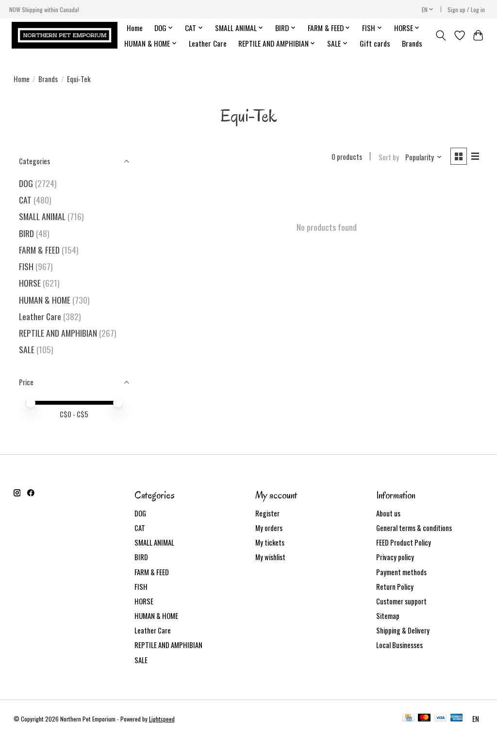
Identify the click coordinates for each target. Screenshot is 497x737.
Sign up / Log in (466, 9)
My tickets (269, 542)
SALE (26, 349)
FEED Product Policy (403, 542)
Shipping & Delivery (403, 630)
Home (135, 27)
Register (267, 513)
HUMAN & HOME (44, 299)
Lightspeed (162, 718)
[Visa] (440, 718)
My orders (268, 528)
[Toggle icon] (440, 35)
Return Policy (395, 587)
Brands (412, 43)
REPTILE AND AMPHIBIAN (58, 332)
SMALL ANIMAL (42, 216)
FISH (26, 266)
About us (388, 513)
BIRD (26, 233)
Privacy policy (395, 557)
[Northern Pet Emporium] (64, 35)
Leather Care (208, 43)
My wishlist (270, 557)
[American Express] (456, 718)
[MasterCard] (424, 718)
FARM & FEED (39, 249)
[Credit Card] (408, 718)
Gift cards (375, 43)
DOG (26, 183)
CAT (25, 199)
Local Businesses (399, 645)
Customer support (401, 601)
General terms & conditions (414, 528)
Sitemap (387, 616)
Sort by (389, 157)
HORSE (30, 282)
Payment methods (401, 572)
